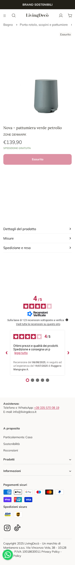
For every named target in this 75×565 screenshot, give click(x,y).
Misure (8, 238)
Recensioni (10, 450)
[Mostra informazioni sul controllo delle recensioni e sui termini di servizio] (67, 319)
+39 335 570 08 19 (46, 407)
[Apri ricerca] (13, 15)
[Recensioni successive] (68, 353)
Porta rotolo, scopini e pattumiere (44, 25)
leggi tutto (21, 353)
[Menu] (5, 15)
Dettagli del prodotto (19, 229)
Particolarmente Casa (17, 437)
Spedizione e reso (17, 248)
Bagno (8, 25)
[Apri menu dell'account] (60, 15)
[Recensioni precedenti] (7, 353)
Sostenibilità (11, 444)
